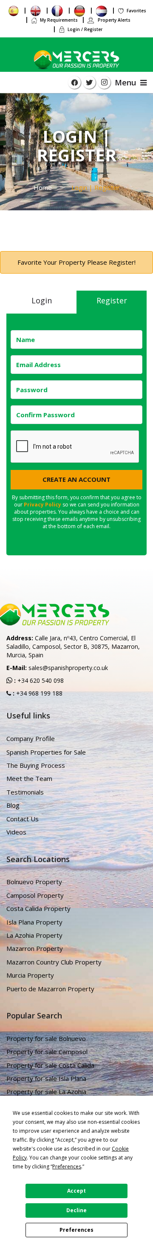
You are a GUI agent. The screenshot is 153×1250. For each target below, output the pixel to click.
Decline (76, 1210)
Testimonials (25, 792)
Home (43, 187)
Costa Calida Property (38, 908)
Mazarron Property (34, 948)
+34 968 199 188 (38, 693)
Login (41, 300)
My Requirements (59, 20)
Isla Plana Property (34, 922)
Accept (76, 1190)
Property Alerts (113, 20)
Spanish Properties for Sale (46, 752)
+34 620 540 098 (40, 680)
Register (111, 300)
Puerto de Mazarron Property (50, 988)
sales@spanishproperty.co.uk (68, 668)
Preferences (77, 1229)
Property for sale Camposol (47, 1051)
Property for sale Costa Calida (50, 1065)
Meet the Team (29, 778)
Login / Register (85, 29)
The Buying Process (35, 765)
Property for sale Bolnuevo (46, 1038)
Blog (13, 805)
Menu (127, 82)
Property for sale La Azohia (46, 1091)
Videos (16, 832)
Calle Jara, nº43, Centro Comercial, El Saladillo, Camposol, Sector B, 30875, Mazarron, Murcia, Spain (73, 646)
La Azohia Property (34, 935)
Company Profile (30, 738)
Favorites (136, 11)
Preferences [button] (66, 1166)
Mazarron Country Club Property (54, 962)
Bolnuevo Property (34, 881)
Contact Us (22, 818)
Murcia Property (30, 975)
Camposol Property (35, 895)
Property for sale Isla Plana (46, 1078)
